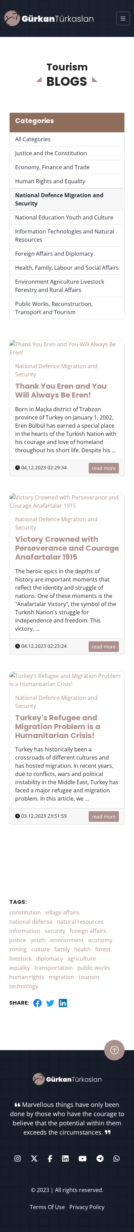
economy (100, 940)
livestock (20, 958)
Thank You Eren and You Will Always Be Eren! (61, 390)
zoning (18, 949)
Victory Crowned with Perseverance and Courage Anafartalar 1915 (67, 548)
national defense (31, 921)
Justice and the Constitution (51, 153)
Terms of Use (47, 1207)
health (82, 949)
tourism (89, 977)
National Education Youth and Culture (64, 217)
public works (93, 968)
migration (61, 977)
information (24, 931)
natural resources (80, 921)
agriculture (81, 958)
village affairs (62, 912)
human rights (26, 977)
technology (23, 986)
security (55, 931)
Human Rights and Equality (50, 181)
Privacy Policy (86, 1207)
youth (38, 940)
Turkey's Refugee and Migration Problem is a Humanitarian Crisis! (57, 726)
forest (103, 949)
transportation (53, 968)
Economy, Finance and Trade (52, 167)
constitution (25, 912)
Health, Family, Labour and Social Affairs (67, 267)
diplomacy (49, 958)
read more (104, 468)
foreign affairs (88, 931)
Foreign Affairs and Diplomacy (54, 253)
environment (67, 940)
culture (40, 949)
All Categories (33, 139)
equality (19, 968)
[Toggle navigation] (123, 18)
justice (17, 940)
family (62, 949)
